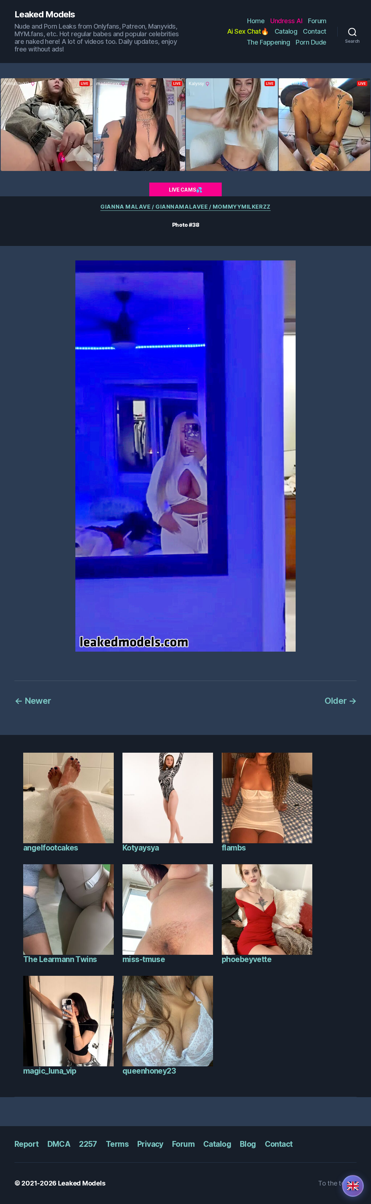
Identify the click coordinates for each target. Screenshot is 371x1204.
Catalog (286, 31)
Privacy (150, 1144)
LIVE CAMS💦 (185, 190)
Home (255, 21)
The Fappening (268, 42)
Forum (317, 21)
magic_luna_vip (49, 1070)
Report (26, 1144)
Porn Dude (311, 42)
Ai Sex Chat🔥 (248, 31)
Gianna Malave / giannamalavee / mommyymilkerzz (185, 207)
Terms (117, 1144)
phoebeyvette (246, 959)
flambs (234, 847)
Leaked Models (44, 14)
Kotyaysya (140, 847)
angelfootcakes (50, 847)
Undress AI (286, 21)
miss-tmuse (143, 959)
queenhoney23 (149, 1070)
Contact (314, 31)
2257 (88, 1144)
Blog (248, 1144)
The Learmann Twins (60, 959)
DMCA (59, 1144)
